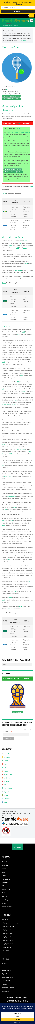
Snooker (6, 795)
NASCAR (6, 781)
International (18, 270)
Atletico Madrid (6, 970)
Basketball (6, 757)
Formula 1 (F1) (7, 774)
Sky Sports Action (8, 940)
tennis (31, 186)
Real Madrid (5, 991)
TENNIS (18, 123)
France (24, 391)
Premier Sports (6, 947)
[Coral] (5, 225)
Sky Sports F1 (7, 937)
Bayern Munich (6, 974)
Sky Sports (5, 919)
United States (6, 404)
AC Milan (4, 963)
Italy (21, 375)
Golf (4, 767)
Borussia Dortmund (7, 977)
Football (5, 771)
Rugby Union (7, 792)
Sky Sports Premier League (11, 923)
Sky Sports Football (8, 926)
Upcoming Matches (14, 1001)
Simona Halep (21, 449)
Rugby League (7, 788)
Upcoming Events (21, 997)
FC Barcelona (6, 980)
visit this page (22, 40)
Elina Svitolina (8, 476)
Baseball (6, 754)
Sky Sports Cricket (8, 930)
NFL (4, 785)
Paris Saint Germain (8, 987)
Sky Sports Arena (8, 944)
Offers (25, 1001)
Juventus (4, 984)
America (13, 404)
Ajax (3, 967)
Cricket (5, 760)
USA (5, 509)
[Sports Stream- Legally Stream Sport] (15, 23)
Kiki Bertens (12, 454)
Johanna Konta (11, 496)
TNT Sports (5, 950)
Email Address (7, 732)
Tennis (8, 89)
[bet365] (5, 212)
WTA (19, 243)
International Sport (7, 906)
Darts (5, 764)
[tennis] (17, 82)
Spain (15, 400)
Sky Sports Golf (7, 933)
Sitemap (10, 997)
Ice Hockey (6, 778)
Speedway (6, 798)
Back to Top (18, 847)
